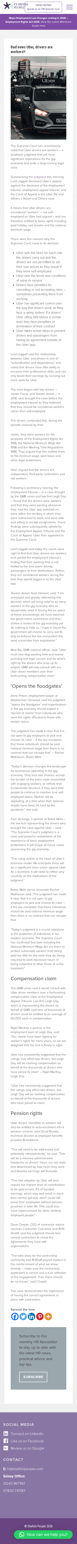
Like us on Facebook (27, 1441)
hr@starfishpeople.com (25, 1469)
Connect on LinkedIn (27, 1434)
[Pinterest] (40, 1316)
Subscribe (33, 1377)
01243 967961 (43, 7)
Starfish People (37, 1526)
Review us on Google (27, 1448)
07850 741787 (14, 1491)
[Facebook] (15, 1316)
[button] (43, 1534)
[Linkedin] (31, 1316)
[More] (48, 1316)
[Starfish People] (15, 6)
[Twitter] (23, 1316)
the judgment (37, 177)
